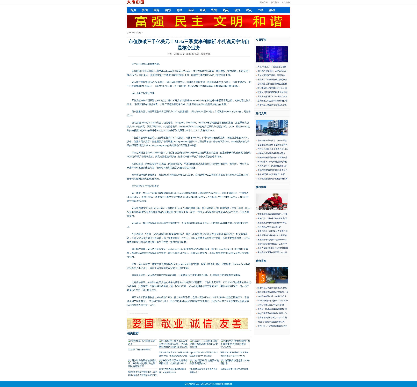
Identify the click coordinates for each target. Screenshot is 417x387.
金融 (203, 10)
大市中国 (131, 32)
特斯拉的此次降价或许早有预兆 (271, 153)
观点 (249, 10)
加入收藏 (286, 2)
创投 (237, 10)
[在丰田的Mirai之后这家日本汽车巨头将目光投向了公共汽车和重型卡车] (272, 135)
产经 (260, 10)
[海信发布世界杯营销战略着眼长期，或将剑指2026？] (173, 362)
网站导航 (264, 2)
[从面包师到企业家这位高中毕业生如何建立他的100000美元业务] (272, 209)
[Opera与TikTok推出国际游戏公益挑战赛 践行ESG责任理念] (204, 344)
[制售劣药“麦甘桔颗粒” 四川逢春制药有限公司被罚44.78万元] (235, 344)
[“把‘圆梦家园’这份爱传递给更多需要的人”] (204, 362)
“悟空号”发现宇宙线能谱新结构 (271, 322)
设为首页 (275, 2)
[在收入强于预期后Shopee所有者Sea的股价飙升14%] (272, 283)
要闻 (145, 10)
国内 (156, 10)
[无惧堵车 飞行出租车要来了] (142, 342)
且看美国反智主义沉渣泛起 (269, 227)
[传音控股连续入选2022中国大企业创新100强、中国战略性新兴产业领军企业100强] (173, 344)
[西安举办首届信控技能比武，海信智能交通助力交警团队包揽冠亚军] (142, 364)
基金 (191, 10)
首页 (133, 10)
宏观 (214, 10)
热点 (226, 10)
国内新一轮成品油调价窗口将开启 (272, 309)
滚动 (272, 10)
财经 (179, 10)
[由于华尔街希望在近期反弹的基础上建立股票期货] (272, 61)
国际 (168, 10)
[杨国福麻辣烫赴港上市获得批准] (235, 362)
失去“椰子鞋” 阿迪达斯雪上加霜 (271, 174)
